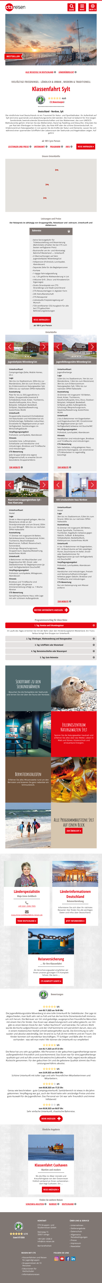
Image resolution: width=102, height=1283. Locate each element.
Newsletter (75, 1246)
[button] (56, 169)
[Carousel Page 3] (28, 356)
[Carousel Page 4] (30, 356)
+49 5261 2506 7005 (27, 906)
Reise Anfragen (85, 146)
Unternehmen (77, 1225)
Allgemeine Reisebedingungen (79, 1235)
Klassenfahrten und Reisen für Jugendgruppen (34, 1258)
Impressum (76, 1243)
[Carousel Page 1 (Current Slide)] (23, 356)
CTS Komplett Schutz (50, 981)
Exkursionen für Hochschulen (29, 1269)
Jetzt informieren (74, 920)
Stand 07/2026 (19, 1237)
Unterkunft (39, 146)
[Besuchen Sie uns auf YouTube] (62, 1259)
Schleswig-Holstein (35, 1204)
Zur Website (14, 467)
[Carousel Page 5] (80, 356)
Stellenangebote (78, 1228)
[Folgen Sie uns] (67, 1259)
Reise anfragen (41, 319)
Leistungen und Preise (18, 146)
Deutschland (68, 1204)
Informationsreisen (30, 1274)
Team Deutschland (26, 920)
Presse (74, 1240)
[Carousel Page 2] (25, 356)
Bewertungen (57, 101)
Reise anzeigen (50, 1189)
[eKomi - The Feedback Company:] (40, 103)
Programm (55, 146)
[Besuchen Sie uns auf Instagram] (56, 1259)
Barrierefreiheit (44, 1245)
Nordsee (53, 1204)
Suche (71, 9)
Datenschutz (76, 1231)
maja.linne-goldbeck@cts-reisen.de (26, 915)
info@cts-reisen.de (46, 1241)
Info (68, 146)
